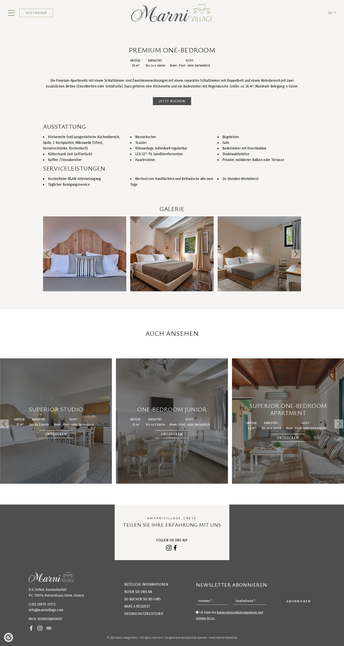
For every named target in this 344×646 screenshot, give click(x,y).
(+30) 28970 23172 (42, 604)
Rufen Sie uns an (138, 592)
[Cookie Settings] (8, 637)
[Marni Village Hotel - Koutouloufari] (172, 13)
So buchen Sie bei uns (142, 599)
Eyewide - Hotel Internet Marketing (217, 637)
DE (330, 13)
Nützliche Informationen (146, 584)
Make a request (137, 606)
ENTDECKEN (56, 434)
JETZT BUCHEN (36, 13)
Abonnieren (298, 601)
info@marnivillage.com (46, 610)
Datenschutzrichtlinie (143, 614)
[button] (295, 253)
